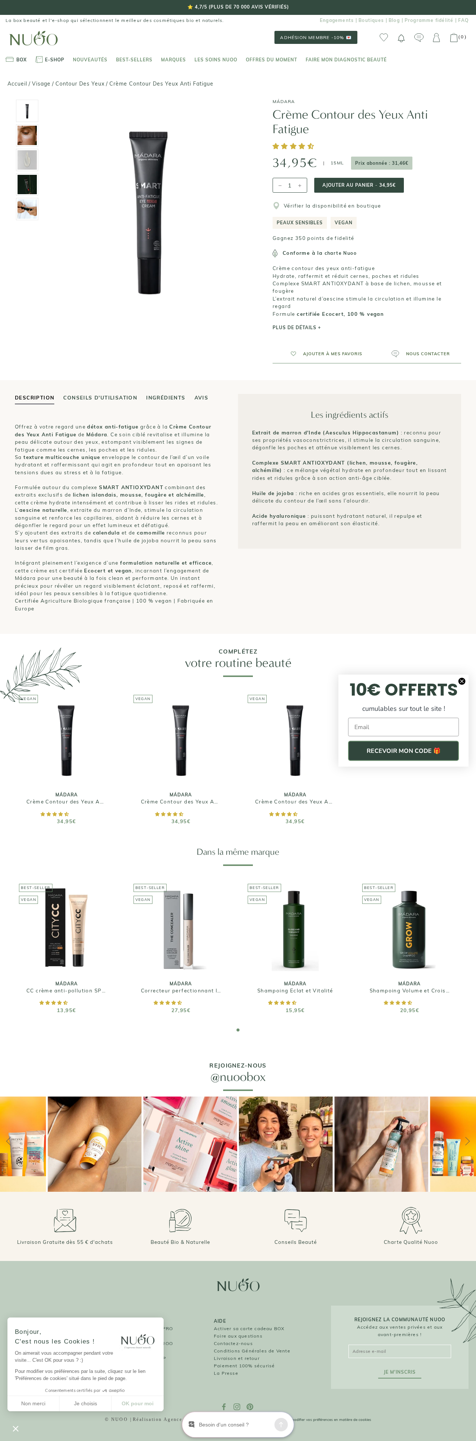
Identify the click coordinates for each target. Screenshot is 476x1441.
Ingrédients (165, 398)
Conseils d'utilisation (100, 398)
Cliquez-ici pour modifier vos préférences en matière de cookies (317, 1419)
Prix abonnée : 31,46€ (381, 163)
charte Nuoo (341, 253)
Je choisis (85, 1403)
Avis (201, 398)
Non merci (33, 1403)
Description (34, 398)
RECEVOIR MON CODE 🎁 (404, 751)
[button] (294, 147)
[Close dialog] (462, 681)
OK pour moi (138, 1403)
